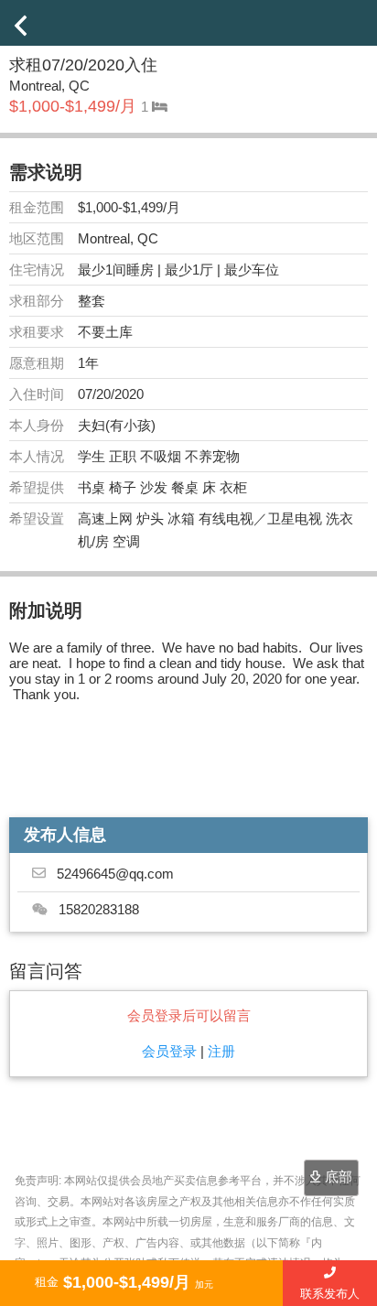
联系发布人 (330, 1294)
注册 (221, 1051)
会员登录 (169, 1051)
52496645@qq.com (115, 873)
